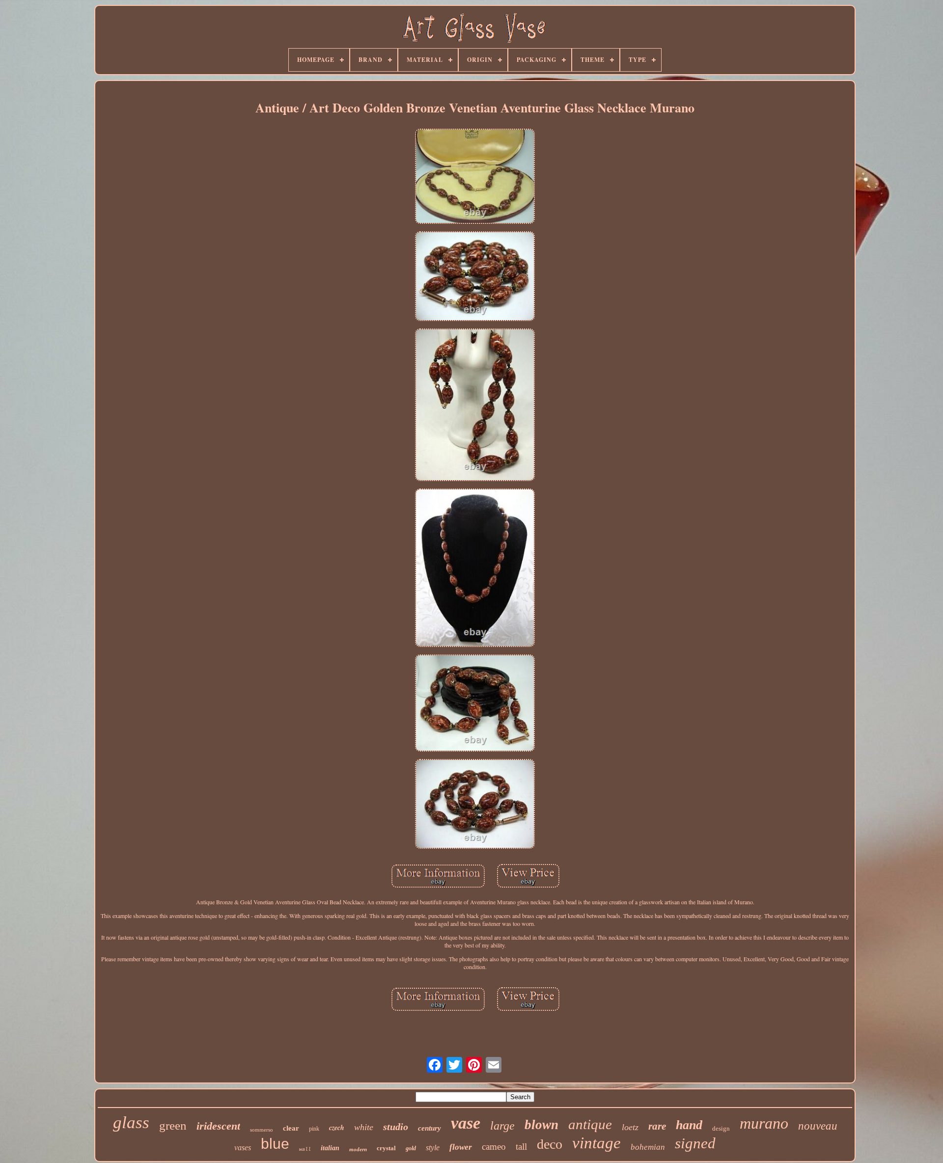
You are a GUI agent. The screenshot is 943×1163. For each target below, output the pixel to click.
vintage (596, 1143)
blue (275, 1144)
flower (460, 1147)
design (721, 1128)
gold (411, 1148)
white (363, 1127)
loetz (630, 1127)
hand (689, 1125)
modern (358, 1149)
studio (395, 1126)
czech (336, 1128)
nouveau (817, 1126)
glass (131, 1122)
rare (657, 1126)
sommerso (261, 1130)
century (429, 1128)
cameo (494, 1146)
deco (549, 1144)
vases (242, 1147)
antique (590, 1124)
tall (521, 1146)
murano (764, 1123)
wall (305, 1149)
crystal (386, 1148)
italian (330, 1148)
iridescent (218, 1126)
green (173, 1125)
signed (695, 1143)
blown (541, 1124)
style (433, 1147)
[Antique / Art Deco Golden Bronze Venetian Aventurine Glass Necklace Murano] (475, 177)
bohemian (648, 1147)
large (502, 1125)
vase (465, 1123)
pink (314, 1128)
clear (291, 1128)
